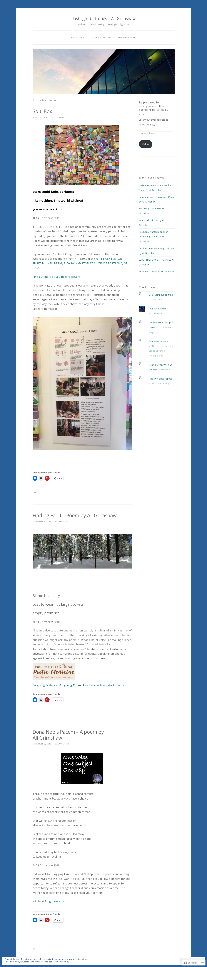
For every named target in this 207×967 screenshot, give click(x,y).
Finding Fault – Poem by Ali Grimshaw (75, 515)
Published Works (127, 37)
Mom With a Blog (160, 383)
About (83, 37)
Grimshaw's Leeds (158, 341)
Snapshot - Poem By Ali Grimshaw (156, 271)
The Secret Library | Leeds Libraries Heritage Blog (161, 350)
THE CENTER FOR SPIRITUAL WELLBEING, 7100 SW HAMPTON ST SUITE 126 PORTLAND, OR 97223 (80, 263)
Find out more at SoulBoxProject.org (56, 276)
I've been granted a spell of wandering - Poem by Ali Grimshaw (153, 236)
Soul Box (42, 111)
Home (74, 37)
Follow (145, 144)
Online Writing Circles (102, 37)
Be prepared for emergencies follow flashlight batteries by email (153, 108)
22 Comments (62, 521)
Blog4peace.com (55, 901)
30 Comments (62, 744)
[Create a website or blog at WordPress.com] (34, 949)
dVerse (161, 299)
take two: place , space (160, 378)
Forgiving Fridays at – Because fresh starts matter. (79, 685)
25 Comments (58, 117)
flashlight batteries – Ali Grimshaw (103, 18)
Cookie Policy (63, 961)
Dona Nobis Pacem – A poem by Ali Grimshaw (68, 735)
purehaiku (157, 313)
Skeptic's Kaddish (158, 308)
